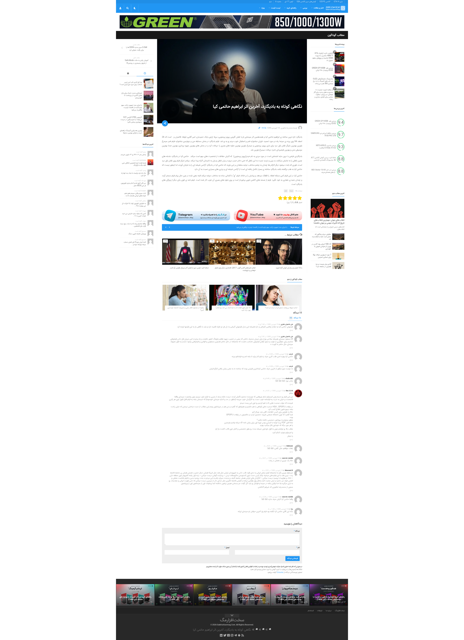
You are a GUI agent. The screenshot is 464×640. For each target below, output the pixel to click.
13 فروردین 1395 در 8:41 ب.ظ (274, 446)
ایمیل (227, 547)
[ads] (232, 22)
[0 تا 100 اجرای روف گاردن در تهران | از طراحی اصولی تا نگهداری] (338, 246)
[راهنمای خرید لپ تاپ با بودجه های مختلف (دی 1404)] (174, 595)
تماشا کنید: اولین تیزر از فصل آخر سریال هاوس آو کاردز (189, 267)
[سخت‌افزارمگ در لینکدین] (221, 635)
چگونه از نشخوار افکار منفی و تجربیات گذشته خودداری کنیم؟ (185, 309)
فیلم (286, 191)
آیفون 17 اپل (289, 1)
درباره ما (328, 610)
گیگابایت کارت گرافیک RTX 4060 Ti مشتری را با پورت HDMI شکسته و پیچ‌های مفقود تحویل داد (322, 57)
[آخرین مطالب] (145, 73)
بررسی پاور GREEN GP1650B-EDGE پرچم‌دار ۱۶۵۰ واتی (322, 69)
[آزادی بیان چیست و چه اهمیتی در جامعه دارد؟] (338, 265)
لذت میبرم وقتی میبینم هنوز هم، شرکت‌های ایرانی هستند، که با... (135, 194)
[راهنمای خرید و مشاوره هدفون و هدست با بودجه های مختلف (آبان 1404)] (329, 595)
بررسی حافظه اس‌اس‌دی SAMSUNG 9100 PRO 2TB (323, 134)
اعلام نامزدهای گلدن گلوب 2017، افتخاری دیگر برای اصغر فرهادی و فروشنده (235, 269)
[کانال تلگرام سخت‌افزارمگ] (235, 635)
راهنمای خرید (291, 8)
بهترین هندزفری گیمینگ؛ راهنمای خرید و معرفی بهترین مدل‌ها (131, 132)
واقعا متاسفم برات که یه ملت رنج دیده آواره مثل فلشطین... (133, 225)
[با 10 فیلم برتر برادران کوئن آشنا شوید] (279, 252)
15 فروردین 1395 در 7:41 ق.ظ (268, 336)
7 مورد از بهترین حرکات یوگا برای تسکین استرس (322, 256)
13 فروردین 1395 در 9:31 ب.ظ (273, 390)
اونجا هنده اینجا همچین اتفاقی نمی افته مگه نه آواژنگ (134, 164)
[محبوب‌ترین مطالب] (128, 73)
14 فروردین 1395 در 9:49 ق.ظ (273, 378)
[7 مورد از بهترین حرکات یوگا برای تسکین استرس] (338, 256)
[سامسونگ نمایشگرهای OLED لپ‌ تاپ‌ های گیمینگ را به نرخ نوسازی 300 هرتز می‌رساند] (339, 81)
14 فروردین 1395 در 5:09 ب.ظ (276, 354)
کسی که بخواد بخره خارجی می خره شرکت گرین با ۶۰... (134, 215)
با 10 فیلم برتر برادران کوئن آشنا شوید (289, 267)
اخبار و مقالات (319, 8)
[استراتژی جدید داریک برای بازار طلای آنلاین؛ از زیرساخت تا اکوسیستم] (148, 95)
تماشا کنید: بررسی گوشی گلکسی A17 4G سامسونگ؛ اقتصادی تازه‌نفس (323, 159)
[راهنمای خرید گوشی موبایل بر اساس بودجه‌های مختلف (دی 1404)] (251, 595)
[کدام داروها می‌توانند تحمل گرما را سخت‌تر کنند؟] (278, 297)
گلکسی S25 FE (324, 1)
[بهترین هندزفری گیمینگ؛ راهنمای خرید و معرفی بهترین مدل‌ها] (148, 132)
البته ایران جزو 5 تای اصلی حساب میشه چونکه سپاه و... (135, 243)
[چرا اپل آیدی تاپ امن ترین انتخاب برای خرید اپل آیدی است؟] (148, 83)
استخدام (311, 610)
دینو (270, 1)
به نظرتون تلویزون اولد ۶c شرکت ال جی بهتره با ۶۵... (134, 204)
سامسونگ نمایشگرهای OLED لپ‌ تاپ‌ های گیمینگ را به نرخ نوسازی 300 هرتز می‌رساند (323, 81)
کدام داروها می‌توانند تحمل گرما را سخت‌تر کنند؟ (281, 307)
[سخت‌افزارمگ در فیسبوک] (228, 635)
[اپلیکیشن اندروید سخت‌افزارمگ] (239, 635)
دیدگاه (294, 318)
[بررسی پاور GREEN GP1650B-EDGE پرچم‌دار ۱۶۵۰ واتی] (339, 69)
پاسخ (291, 330)
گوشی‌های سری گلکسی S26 (306, 1)
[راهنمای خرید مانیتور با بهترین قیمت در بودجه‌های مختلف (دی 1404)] (213, 595)
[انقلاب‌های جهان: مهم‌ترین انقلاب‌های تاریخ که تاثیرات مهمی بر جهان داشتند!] (327, 208)
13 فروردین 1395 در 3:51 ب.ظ (272, 470)
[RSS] (242, 635)
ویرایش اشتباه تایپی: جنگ (137, 233)
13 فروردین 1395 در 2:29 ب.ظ (269, 497)
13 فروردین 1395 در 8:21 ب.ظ (269, 458)
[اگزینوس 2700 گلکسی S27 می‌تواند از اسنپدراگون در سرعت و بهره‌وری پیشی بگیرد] (148, 120)
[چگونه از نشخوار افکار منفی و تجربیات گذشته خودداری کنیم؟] (185, 297)
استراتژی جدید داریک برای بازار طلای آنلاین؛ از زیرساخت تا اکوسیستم (131, 95)
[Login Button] (120, 8)
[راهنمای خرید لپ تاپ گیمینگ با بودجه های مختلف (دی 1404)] (135, 595)
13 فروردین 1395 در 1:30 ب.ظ (278, 509)
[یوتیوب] (268, 216)
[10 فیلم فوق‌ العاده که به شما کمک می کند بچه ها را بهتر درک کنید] (232, 297)
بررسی (305, 8)
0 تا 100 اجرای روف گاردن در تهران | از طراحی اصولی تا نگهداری (321, 246)
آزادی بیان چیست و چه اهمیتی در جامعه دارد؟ (323, 265)
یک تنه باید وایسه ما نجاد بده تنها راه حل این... (133, 174)
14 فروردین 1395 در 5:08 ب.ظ (276, 366)
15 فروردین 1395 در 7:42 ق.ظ (268, 324)
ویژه (263, 8)
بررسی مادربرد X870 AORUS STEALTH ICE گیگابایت (326, 147)
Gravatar (280, 572)
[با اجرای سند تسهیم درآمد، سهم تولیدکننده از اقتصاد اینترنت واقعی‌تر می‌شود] (148, 108)
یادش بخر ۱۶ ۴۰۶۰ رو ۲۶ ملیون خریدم (133, 154)
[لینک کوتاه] (259, 128)
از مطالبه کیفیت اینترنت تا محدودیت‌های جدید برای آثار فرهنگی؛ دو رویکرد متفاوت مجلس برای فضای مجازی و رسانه (323, 94)
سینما (291, 191)
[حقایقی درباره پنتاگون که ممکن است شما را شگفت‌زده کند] (338, 236)
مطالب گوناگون (336, 35)
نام (298, 547)
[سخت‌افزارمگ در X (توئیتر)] (224, 635)
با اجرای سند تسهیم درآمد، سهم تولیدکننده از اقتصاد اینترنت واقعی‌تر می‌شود (131, 107)
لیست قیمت (275, 8)
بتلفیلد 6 (278, 1)
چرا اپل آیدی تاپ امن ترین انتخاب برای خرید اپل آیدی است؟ (131, 83)
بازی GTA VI (338, 1)
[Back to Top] (232, 616)
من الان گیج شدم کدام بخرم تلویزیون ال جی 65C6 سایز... (133, 184)
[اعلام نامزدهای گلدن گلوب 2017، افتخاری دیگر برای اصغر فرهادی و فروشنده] (232, 252)
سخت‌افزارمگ (339, 610)
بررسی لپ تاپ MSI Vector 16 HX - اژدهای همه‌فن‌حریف (324, 171)
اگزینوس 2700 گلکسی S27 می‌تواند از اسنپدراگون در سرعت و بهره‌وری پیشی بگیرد (259, 227)
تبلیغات (319, 610)
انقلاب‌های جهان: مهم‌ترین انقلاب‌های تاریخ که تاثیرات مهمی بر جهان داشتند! (329, 222)
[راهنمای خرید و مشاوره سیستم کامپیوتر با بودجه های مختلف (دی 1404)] (290, 595)
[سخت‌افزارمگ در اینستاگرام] (232, 635)
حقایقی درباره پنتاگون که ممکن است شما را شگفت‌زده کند (321, 237)
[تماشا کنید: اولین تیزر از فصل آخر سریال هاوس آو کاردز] (185, 252)
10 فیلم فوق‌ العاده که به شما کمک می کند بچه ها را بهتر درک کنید (233, 309)
